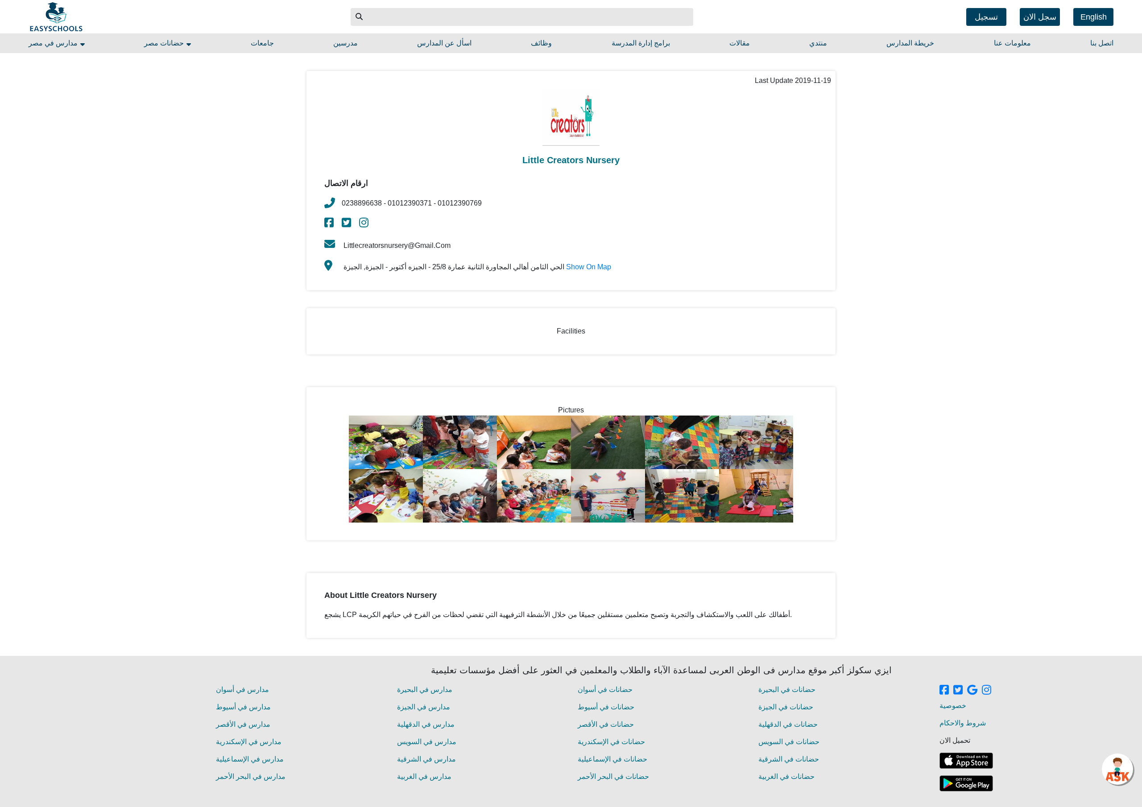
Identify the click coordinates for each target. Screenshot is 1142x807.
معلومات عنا (1012, 43)
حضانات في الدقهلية (788, 724)
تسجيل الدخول (986, 19)
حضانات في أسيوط (606, 707)
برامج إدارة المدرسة (641, 43)
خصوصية (952, 705)
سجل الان (1039, 16)
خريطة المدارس (910, 43)
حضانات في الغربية (786, 776)
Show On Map (588, 267)
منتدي (818, 43)
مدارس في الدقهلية (426, 724)
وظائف (541, 43)
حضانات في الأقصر (606, 724)
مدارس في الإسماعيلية (250, 759)
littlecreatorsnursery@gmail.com (396, 245)
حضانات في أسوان (605, 689)
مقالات (739, 43)
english (1093, 16)
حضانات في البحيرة (786, 689)
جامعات (262, 43)
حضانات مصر (165, 43)
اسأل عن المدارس (444, 43)
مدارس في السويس (426, 741)
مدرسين (345, 43)
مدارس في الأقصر (243, 724)
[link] (329, 224)
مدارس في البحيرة (424, 689)
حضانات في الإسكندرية (611, 741)
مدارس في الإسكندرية (248, 741)
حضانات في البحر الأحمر (613, 776)
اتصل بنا (1101, 43)
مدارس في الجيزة (423, 707)
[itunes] (966, 761)
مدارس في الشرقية (426, 759)
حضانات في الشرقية (788, 759)
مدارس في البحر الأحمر (251, 776)
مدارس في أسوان (242, 689)
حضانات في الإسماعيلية (612, 759)
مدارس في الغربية (424, 776)
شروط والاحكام (962, 723)
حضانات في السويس (788, 741)
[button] (359, 17)
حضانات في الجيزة (785, 707)
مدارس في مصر (54, 43)
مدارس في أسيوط (243, 707)
